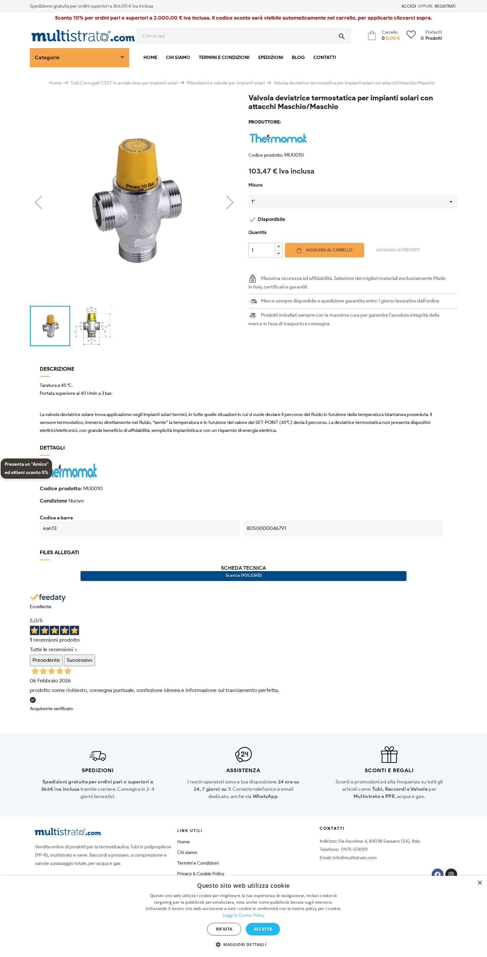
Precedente (46, 660)
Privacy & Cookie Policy (200, 874)
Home (183, 842)
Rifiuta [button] (224, 929)
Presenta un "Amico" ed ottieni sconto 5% (26, 468)
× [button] (479, 882)
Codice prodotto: (265, 155)
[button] (243, 944)
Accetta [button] (263, 929)
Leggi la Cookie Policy (243, 915)
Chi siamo (187, 852)
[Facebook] (438, 874)
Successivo (79, 660)
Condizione (53, 501)
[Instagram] (451, 874)
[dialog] (243, 916)
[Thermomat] (352, 138)
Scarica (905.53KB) (244, 575)
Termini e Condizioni (198, 863)
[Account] (397, 6)
